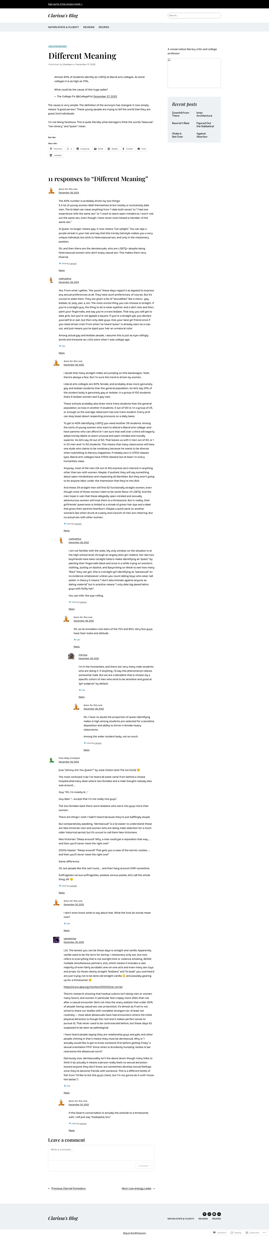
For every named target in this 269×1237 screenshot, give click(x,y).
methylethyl (65, 278)
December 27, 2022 (105, 96)
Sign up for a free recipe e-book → (65, 4)
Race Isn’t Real (180, 123)
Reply (62, 270)
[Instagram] (209, 1214)
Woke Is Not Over (177, 135)
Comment (144, 1165)
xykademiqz (70, 938)
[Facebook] (214, 1214)
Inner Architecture (204, 114)
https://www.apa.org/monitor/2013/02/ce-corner (93, 987)
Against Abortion (201, 135)
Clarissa (83, 655)
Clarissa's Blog (63, 15)
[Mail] (219, 1214)
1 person (73, 263)
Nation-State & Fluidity (63, 27)
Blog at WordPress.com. (134, 1233)
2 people (73, 886)
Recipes (104, 27)
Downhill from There (180, 114)
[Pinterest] (204, 1214)
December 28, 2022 (69, 192)
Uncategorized (57, 46)
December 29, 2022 (69, 762)
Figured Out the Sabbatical (205, 125)
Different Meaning (82, 55)
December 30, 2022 (74, 904)
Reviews (88, 27)
